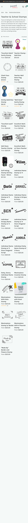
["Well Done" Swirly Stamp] (20, 91)
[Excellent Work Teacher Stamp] (20, 115)
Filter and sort (6, 36)
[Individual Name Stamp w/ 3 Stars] (7, 186)
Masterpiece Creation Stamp (20, 274)
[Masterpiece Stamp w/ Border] (7, 315)
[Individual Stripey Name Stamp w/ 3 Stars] (7, 211)
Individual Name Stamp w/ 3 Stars (7, 197)
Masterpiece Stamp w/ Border (7, 324)
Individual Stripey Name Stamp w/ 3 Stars (6, 223)
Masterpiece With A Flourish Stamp (20, 325)
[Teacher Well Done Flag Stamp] (20, 67)
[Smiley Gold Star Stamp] (7, 91)
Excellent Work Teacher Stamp (19, 125)
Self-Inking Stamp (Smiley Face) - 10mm (6, 173)
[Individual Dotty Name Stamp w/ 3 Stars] (20, 237)
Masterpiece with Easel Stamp (18, 299)
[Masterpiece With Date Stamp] (7, 288)
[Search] (23, 6)
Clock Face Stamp (5, 76)
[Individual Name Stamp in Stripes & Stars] (20, 186)
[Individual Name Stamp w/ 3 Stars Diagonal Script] (7, 237)
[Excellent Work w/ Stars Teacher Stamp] (20, 137)
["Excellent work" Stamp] (7, 115)
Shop (6, 12)
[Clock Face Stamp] (7, 67)
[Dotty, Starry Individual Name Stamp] (7, 264)
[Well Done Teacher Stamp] (7, 137)
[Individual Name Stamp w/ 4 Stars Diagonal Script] (20, 211)
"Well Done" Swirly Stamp (19, 101)
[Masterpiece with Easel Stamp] (20, 288)
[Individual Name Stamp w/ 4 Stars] (20, 162)
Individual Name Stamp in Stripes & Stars (20, 197)
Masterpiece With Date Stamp (5, 299)
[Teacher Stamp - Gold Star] (20, 44)
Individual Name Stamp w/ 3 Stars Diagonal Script (7, 249)
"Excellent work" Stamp (7, 125)
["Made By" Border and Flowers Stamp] (7, 339)
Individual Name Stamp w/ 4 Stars (20, 173)
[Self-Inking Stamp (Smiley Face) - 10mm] (7, 162)
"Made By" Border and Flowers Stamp (6, 350)
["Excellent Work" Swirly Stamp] (7, 44)
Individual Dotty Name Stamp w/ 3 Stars (20, 248)
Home (2, 12)
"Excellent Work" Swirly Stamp (7, 54)
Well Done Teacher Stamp (6, 147)
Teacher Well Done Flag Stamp (19, 78)
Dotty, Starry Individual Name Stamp (7, 275)
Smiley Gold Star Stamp (7, 101)
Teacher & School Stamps (14, 12)
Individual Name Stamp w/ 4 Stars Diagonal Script (20, 223)
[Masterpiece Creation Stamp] (20, 264)
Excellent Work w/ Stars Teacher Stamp (20, 148)
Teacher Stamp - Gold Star (20, 54)
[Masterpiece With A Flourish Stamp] (20, 315)
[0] (25, 6)
